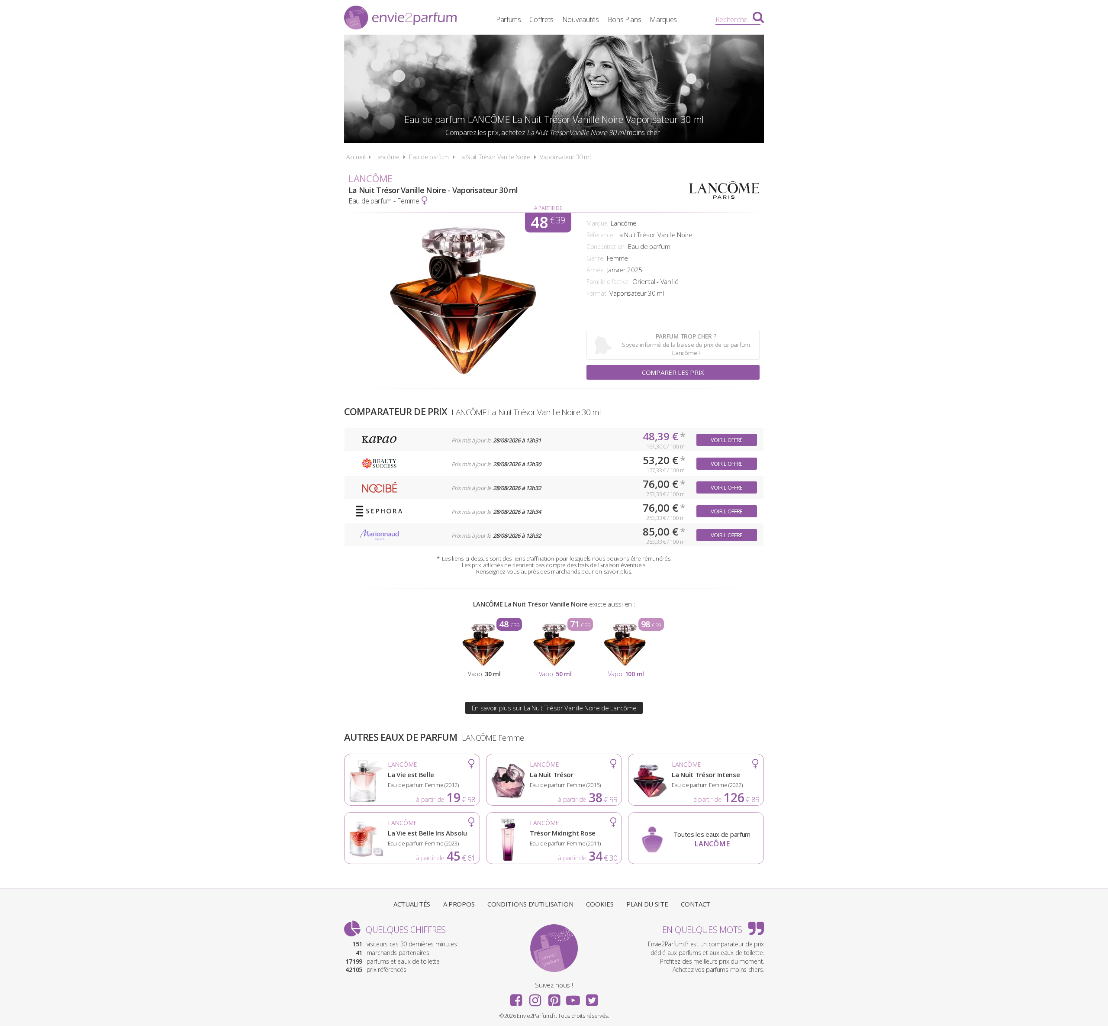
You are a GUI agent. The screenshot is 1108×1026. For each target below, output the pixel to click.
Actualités (411, 904)
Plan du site (647, 904)
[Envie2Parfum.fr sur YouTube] (573, 997)
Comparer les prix (673, 372)
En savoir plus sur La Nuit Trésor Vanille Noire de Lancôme (554, 707)
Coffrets (541, 19)
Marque (596, 223)
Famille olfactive (607, 281)
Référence (599, 235)
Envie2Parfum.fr (400, 19)
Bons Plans (624, 19)
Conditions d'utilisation (530, 904)
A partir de (548, 208)
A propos (459, 904)
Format (596, 293)
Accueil (355, 157)
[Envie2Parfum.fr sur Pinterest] (554, 997)
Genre (594, 258)
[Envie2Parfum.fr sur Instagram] (535, 997)
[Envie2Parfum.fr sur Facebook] (516, 997)
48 (548, 222)
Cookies (599, 904)
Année (595, 270)
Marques (663, 19)
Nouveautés (580, 19)
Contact (695, 904)
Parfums (508, 19)
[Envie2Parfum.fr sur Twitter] (592, 997)
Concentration (605, 246)
